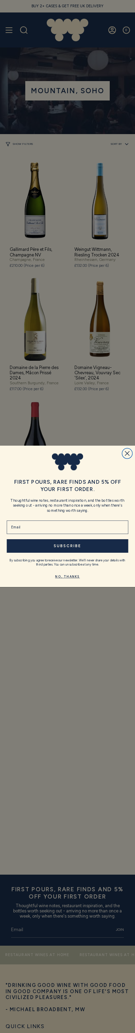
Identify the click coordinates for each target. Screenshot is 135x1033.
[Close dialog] (127, 453)
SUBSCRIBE (67, 546)
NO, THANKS (67, 577)
